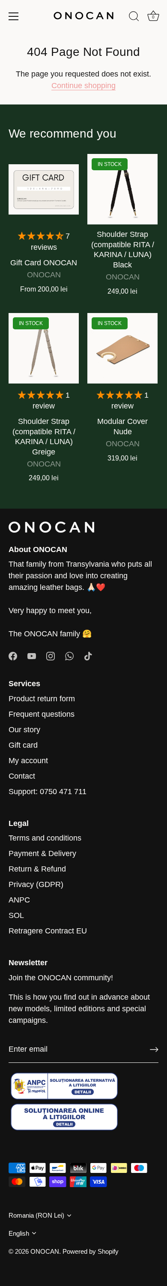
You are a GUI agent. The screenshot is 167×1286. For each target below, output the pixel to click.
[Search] (134, 17)
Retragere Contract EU (48, 931)
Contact (22, 776)
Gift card (23, 745)
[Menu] (13, 16)
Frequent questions (42, 714)
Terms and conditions (45, 838)
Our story (24, 729)
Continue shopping (83, 85)
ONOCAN (44, 1251)
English (19, 1233)
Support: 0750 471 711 (47, 791)
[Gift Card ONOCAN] (44, 189)
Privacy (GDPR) (36, 884)
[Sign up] (154, 1049)
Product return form (42, 698)
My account (28, 760)
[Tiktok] (88, 655)
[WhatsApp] (69, 655)
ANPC (19, 900)
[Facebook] (13, 655)
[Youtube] (31, 655)
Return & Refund (37, 869)
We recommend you (62, 133)
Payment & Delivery (42, 853)
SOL (16, 915)
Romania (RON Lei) (36, 1215)
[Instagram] (50, 655)
